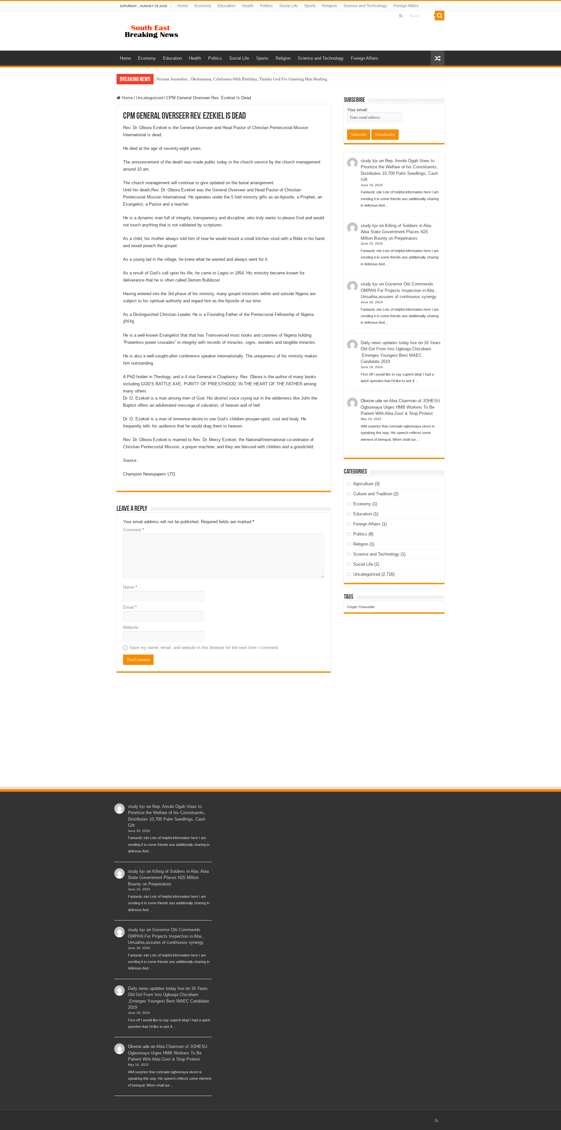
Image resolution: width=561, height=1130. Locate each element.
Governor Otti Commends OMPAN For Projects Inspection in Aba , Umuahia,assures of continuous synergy (399, 290)
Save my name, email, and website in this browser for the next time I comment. (204, 647)
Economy (202, 6)
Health (248, 6)
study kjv (369, 160)
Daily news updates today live (389, 342)
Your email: (357, 109)
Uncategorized (149, 97)
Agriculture (363, 483)
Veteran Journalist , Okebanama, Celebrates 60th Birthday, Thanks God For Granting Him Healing (241, 79)
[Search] (439, 15)
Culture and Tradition (372, 493)
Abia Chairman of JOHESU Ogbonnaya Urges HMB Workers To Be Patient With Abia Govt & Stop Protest (400, 407)
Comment (133, 529)
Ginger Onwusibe (361, 607)
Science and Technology (365, 6)
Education (226, 6)
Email (130, 607)
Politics (266, 6)
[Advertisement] (280, 737)
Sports (310, 6)
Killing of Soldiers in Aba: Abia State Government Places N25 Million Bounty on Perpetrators (396, 232)
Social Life (288, 6)
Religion (329, 6)
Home (182, 6)
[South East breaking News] (153, 30)
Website (130, 627)
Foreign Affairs (406, 6)
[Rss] (400, 16)
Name (130, 587)
